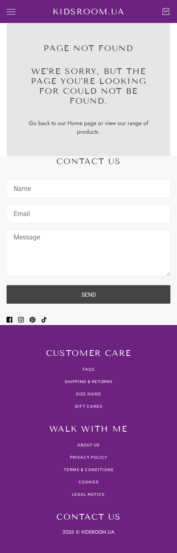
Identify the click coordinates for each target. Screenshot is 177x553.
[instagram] (21, 319)
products (87, 132)
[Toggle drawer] (11, 11)
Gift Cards (88, 406)
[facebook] (9, 319)
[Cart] (165, 11)
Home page (82, 123)
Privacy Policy (88, 457)
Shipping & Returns (88, 381)
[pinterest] (32, 319)
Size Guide (88, 394)
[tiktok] (44, 319)
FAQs (89, 369)
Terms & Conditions (89, 469)
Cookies (89, 482)
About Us (88, 445)
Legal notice (88, 494)
